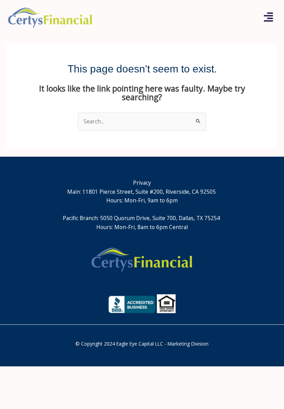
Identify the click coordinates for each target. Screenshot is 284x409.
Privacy (142, 182)
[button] (268, 17)
